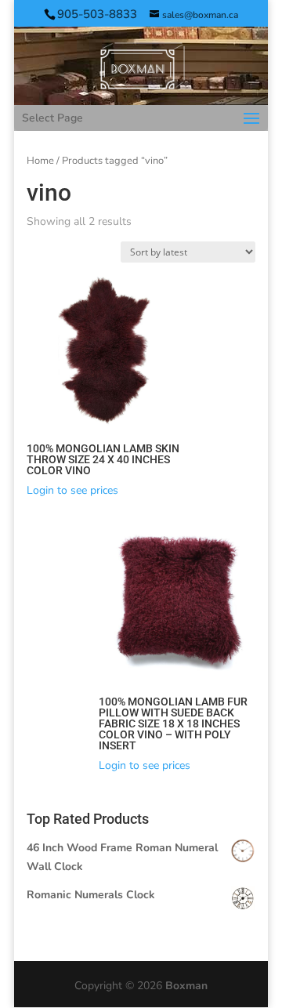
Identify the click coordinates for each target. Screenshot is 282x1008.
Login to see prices (72, 490)
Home (40, 161)
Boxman (186, 985)
